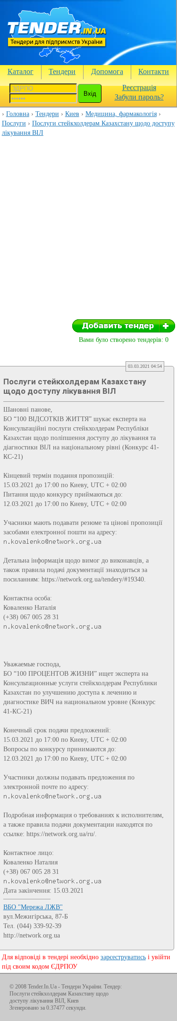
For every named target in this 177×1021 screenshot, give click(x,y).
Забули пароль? (139, 97)
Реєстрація (139, 87)
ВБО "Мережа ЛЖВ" (33, 907)
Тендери (62, 71)
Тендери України (81, 986)
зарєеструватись (123, 957)
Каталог (21, 71)
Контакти (153, 71)
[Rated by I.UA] (147, 988)
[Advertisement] (88, 230)
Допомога (107, 71)
